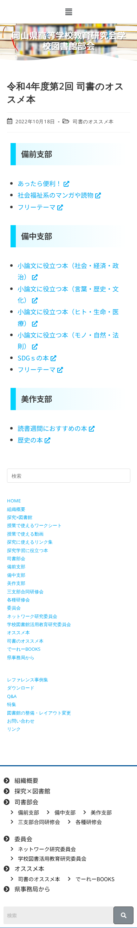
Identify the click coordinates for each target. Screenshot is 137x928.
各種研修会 (18, 599)
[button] (68, 11)
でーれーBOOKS (23, 649)
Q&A (12, 696)
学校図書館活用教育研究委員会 (39, 624)
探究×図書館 (19, 517)
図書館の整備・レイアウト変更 (39, 713)
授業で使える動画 (25, 534)
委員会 (14, 608)
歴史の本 (30, 439)
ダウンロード (20, 688)
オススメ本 (18, 632)
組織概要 (16, 509)
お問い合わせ (20, 721)
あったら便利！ (40, 183)
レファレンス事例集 (27, 679)
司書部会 (16, 558)
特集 (11, 704)
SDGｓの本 (33, 357)
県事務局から (20, 657)
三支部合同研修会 (25, 591)
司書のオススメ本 (93, 121)
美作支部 (16, 583)
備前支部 (16, 566)
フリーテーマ (37, 206)
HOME (14, 500)
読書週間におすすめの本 (52, 428)
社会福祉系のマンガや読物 (55, 194)
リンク (14, 729)
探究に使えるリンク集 (30, 542)
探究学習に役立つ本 (27, 550)
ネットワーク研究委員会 (32, 616)
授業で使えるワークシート (34, 525)
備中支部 (16, 575)
